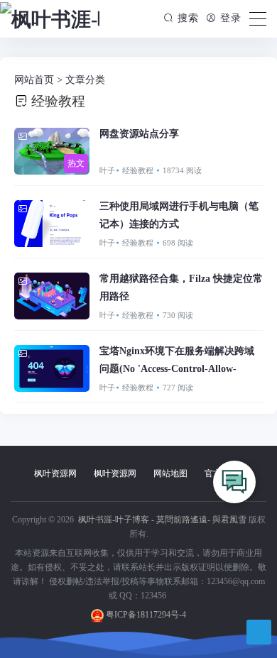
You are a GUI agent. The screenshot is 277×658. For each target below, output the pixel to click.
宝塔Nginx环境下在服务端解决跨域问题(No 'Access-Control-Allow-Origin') (176, 369)
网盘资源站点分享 (139, 133)
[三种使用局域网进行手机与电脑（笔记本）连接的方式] (51, 223)
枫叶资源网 (55, 473)
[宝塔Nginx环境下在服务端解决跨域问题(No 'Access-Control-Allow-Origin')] (51, 368)
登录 (229, 18)
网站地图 (170, 473)
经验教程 (139, 170)
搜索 (188, 18)
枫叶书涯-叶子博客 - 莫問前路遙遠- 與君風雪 (161, 520)
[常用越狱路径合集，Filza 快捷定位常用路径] (51, 296)
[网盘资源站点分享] (51, 151)
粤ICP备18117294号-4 (145, 615)
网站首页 (34, 80)
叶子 (107, 170)
